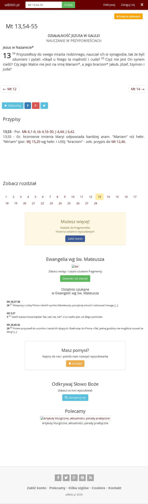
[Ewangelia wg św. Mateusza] (75, 266)
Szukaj (68, 5)
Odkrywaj (109, 5)
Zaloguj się (128, 5)
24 (60, 203)
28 (95, 203)
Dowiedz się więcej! (75, 278)
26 (77, 203)
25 (69, 203)
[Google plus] (74, 477)
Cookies (98, 488)
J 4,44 (59, 131)
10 (72, 197)
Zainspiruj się (76, 397)
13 (99, 197)
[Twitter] (66, 477)
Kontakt (76, 363)
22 (42, 203)
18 (6, 203)
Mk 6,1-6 (28, 131)
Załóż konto (75, 238)
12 (90, 197)
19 (15, 203)
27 (86, 203)
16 (126, 197)
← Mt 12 (9, 89)
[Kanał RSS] (90, 477)
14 (108, 197)
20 (24, 203)
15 (117, 197)
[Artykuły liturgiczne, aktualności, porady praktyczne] (75, 418)
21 (33, 203)
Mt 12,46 (118, 141)
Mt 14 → (138, 89)
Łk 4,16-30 (45, 131)
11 (81, 197)
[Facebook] (58, 477)
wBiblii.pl (12, 5)
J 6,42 (70, 131)
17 (134, 197)
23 (51, 203)
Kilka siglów (79, 488)
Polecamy (57, 488)
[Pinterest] (82, 477)
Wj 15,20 (33, 141)
